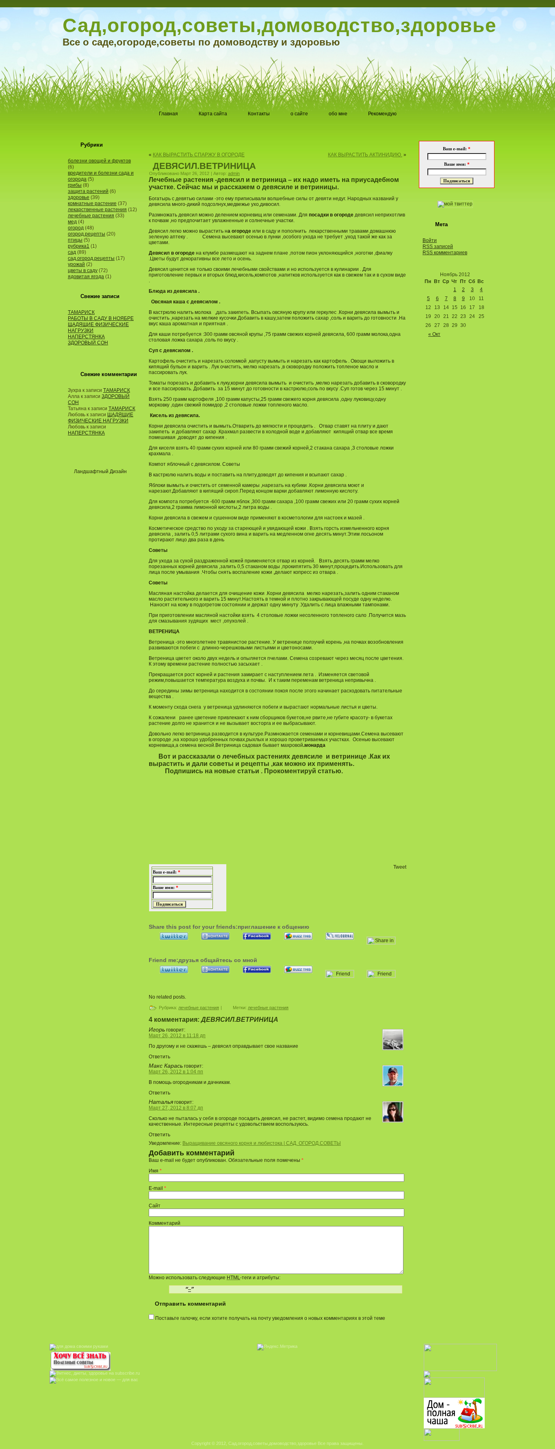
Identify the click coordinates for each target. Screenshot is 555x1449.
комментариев (445, 252)
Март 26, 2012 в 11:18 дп (177, 1035)
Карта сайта (213, 114)
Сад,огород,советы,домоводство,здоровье (279, 25)
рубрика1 (78, 246)
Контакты (259, 114)
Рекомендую (382, 114)
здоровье (78, 197)
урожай (76, 264)
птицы (75, 240)
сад (72, 252)
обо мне (338, 114)
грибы (75, 185)
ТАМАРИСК (81, 312)
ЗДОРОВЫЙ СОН (88, 343)
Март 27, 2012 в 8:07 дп (176, 1108)
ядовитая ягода (86, 276)
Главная (168, 114)
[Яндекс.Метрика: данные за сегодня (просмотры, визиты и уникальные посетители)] (277, 1347)
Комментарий (164, 1223)
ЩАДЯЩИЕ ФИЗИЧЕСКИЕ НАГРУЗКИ (100, 418)
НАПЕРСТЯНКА (86, 337)
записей (438, 246)
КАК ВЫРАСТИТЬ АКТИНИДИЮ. (365, 155)
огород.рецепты (86, 234)
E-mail (156, 1188)
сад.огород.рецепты (91, 258)
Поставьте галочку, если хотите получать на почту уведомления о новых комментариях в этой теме (270, 1318)
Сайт (154, 1206)
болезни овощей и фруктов (99, 161)
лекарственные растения (97, 209)
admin (234, 173)
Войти (430, 240)
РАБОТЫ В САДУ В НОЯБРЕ (101, 318)
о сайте (299, 114)
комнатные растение (92, 203)
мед (72, 222)
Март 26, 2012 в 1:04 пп (176, 1072)
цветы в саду (83, 270)
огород (76, 228)
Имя (153, 1171)
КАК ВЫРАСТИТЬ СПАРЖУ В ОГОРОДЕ (199, 155)
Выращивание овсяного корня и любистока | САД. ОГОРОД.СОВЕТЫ (261, 1143)
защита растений (88, 191)
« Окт (434, 334)
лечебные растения (91, 215)
